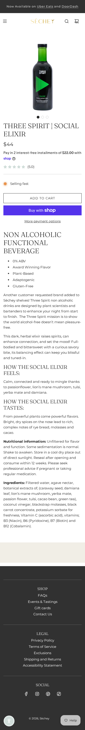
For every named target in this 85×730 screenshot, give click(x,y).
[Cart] (77, 21)
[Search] (67, 21)
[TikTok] (59, 694)
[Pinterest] (48, 694)
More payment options (42, 221)
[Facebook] (26, 694)
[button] (38, 117)
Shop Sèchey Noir (24, 6)
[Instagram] (37, 694)
